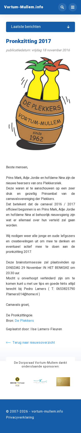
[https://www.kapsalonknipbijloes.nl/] (63, 382)
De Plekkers (24, 320)
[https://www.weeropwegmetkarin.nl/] (40, 382)
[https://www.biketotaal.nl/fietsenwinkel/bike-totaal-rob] (17, 382)
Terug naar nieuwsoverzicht (34, 342)
